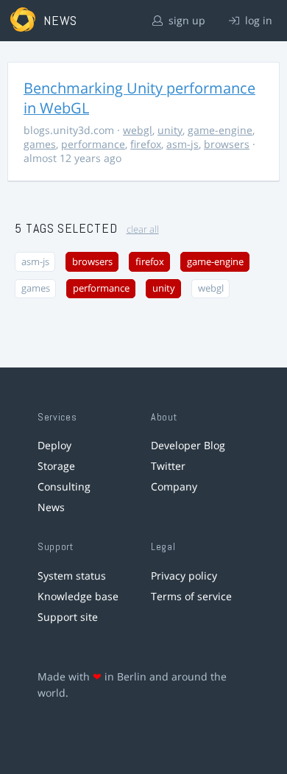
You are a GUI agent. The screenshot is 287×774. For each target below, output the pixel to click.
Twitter (168, 466)
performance (93, 144)
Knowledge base (78, 596)
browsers (226, 144)
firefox (145, 144)
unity (170, 130)
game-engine (220, 130)
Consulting (64, 486)
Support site (68, 617)
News (51, 507)
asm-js (182, 144)
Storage (56, 466)
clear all (143, 229)
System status (72, 576)
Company (174, 486)
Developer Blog (188, 445)
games (40, 144)
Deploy (54, 445)
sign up (185, 20)
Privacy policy (184, 576)
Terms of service (191, 596)
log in (257, 20)
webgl (137, 130)
